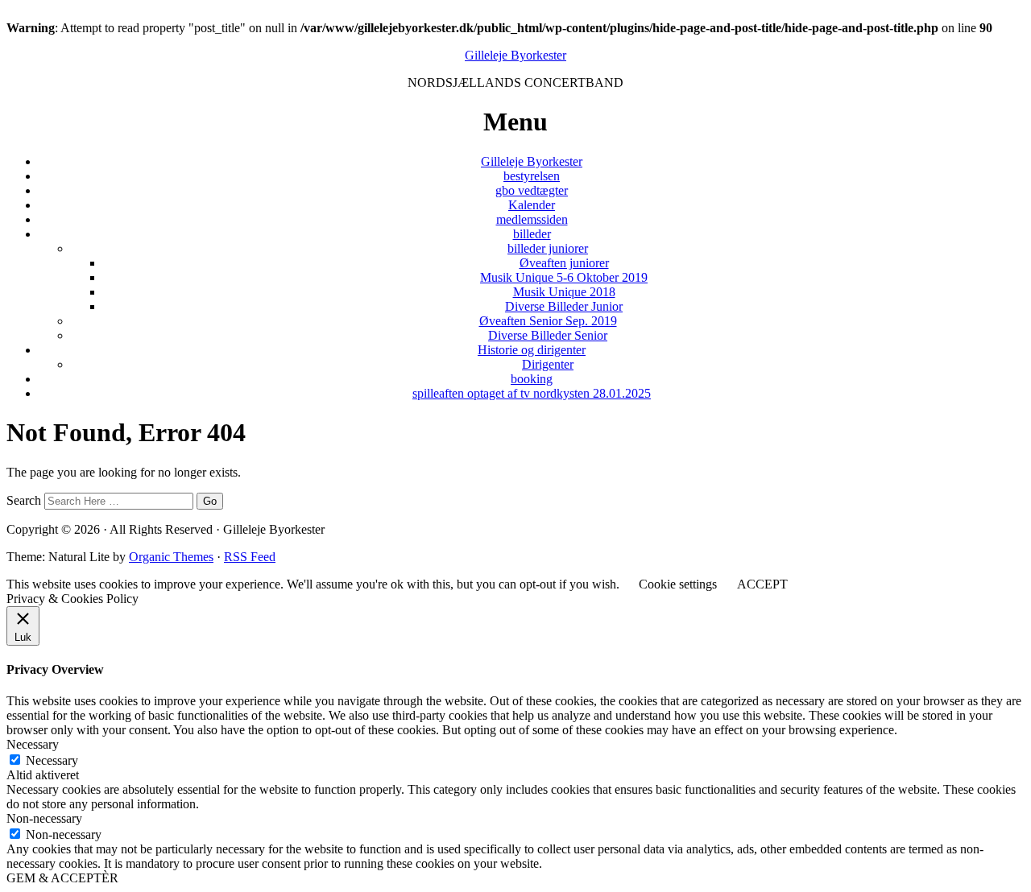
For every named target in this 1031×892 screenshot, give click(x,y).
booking (532, 379)
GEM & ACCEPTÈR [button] (62, 878)
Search (23, 500)
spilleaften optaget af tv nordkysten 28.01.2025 (531, 393)
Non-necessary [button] (44, 818)
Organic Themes (171, 557)
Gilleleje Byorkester (515, 55)
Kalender (531, 205)
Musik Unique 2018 (564, 292)
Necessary (52, 760)
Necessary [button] (32, 744)
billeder (532, 234)
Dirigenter (547, 364)
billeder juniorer (547, 248)
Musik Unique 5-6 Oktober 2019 (564, 277)
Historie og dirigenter (532, 350)
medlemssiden (532, 219)
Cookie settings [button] (678, 584)
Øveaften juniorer (564, 263)
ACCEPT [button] (762, 584)
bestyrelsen (531, 176)
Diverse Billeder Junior (564, 306)
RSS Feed (249, 557)
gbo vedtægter (531, 190)
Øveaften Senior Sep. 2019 (548, 321)
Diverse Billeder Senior (547, 335)
